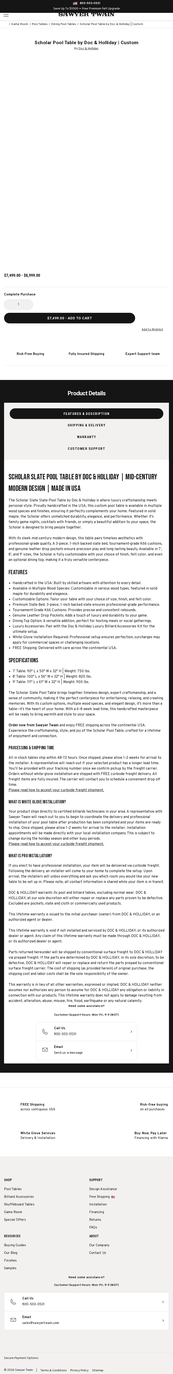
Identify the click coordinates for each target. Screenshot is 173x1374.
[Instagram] (91, 1264)
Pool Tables (13, 1189)
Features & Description (87, 414)
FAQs (93, 1227)
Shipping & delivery (87, 425)
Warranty (86, 437)
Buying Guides (15, 1245)
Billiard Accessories (19, 1197)
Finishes (10, 1261)
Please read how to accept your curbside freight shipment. (56, 790)
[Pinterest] (108, 1264)
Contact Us (97, 1253)
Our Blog (11, 1253)
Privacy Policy (79, 1370)
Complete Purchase (20, 295)
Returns (95, 1220)
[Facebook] (100, 1264)
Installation (98, 1205)
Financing (96, 1212)
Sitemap (97, 1370)
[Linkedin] (125, 1264)
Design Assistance (103, 1189)
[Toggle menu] (6, 14)
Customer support (86, 449)
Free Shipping (99, 1197)
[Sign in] (158, 14)
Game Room (13, 1212)
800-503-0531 (90, 3)
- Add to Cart (69, 318)
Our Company (99, 1245)
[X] (116, 1264)
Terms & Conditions (53, 1370)
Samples (10, 1268)
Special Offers (15, 1220)
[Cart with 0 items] (168, 14)
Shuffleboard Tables (19, 1205)
